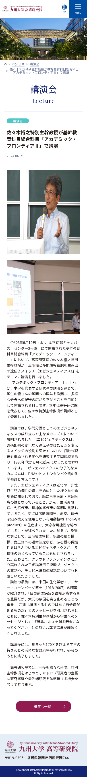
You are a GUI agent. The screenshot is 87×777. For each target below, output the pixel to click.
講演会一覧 (42, 706)
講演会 (34, 63)
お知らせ (18, 63)
